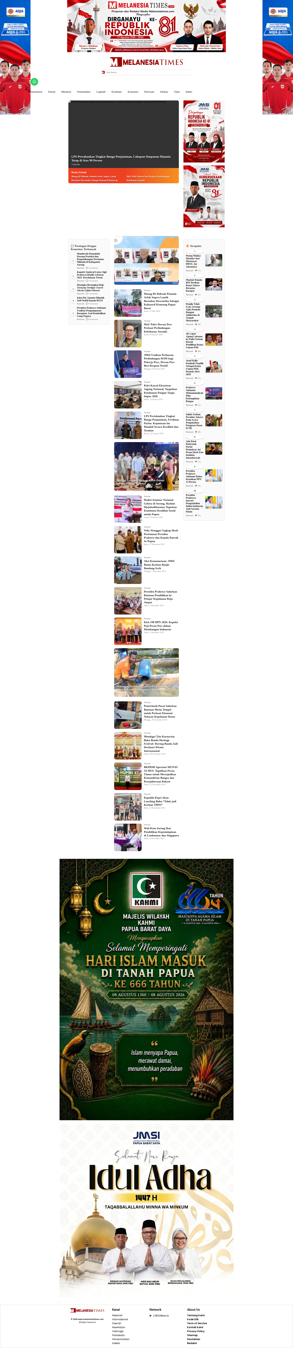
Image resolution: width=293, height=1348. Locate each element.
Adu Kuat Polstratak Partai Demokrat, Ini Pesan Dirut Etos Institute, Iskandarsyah (194, 449)
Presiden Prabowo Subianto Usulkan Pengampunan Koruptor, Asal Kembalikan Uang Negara (91, 312)
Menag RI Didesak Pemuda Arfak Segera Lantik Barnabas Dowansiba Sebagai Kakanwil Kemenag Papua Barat (94, 180)
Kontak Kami (195, 1327)
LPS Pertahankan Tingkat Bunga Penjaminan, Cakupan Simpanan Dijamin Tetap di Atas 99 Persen (121, 160)
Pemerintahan (83, 91)
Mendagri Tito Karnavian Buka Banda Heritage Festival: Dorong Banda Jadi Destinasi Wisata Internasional (161, 743)
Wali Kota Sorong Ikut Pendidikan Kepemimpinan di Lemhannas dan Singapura (161, 832)
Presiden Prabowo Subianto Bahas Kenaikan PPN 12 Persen (194, 476)
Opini (177, 91)
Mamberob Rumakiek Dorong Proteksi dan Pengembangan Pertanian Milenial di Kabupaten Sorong (90, 259)
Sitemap (192, 1335)
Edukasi (164, 91)
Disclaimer (193, 1339)
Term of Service (197, 1323)
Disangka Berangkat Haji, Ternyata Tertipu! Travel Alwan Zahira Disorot (90, 288)
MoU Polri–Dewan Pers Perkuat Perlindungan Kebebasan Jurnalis (148, 178)
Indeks (189, 91)
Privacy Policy (196, 1331)
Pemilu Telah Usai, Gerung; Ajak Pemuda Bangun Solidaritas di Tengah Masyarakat (193, 312)
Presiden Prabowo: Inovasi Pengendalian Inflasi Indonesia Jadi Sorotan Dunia (194, 503)
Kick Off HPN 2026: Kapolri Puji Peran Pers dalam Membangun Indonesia (161, 626)
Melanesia (66, 91)
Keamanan (133, 91)
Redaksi (192, 1343)
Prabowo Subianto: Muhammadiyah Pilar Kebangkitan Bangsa (194, 394)
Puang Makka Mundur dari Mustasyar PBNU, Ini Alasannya (193, 261)
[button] (189, 72)
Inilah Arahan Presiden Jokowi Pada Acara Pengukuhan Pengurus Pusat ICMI (194, 421)
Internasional (36, 91)
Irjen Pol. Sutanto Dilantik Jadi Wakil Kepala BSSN (90, 299)
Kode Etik (193, 1319)
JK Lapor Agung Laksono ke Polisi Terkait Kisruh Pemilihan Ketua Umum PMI (194, 340)
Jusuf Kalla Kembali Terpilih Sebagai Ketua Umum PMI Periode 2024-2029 (194, 367)
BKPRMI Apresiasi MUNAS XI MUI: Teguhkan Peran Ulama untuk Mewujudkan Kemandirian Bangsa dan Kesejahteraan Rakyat (161, 774)
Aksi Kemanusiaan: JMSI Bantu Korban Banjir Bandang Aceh (159, 565)
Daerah (51, 91)
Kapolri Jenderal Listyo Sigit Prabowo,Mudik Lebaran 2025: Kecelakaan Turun (92, 275)
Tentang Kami (196, 1315)
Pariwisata (149, 91)
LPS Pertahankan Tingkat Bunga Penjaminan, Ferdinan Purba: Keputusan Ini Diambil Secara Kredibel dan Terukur (161, 423)
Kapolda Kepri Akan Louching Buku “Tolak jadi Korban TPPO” (160, 801)
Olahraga (117, 1331)
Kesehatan (117, 91)
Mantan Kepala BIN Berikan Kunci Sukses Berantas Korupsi (194, 285)
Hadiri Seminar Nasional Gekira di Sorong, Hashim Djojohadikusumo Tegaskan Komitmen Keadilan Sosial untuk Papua (160, 507)
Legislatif (100, 91)
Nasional (80, 268)
